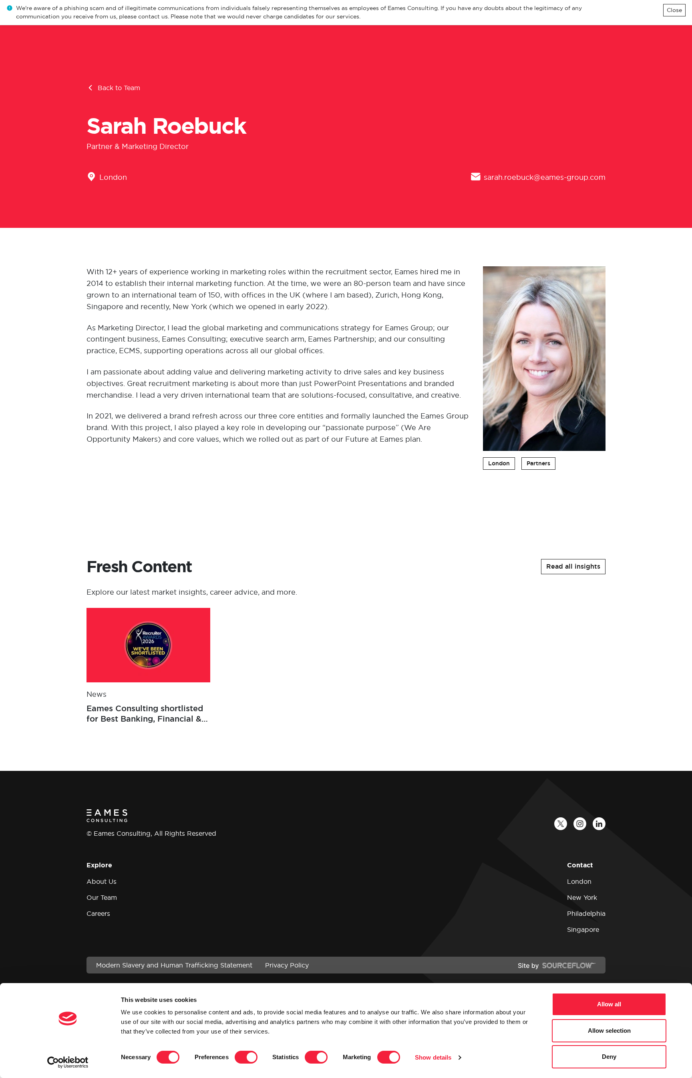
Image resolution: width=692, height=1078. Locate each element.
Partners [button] (538, 463)
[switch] (246, 1057)
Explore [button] (99, 865)
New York (582, 897)
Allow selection (609, 1030)
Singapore (583, 929)
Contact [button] (580, 865)
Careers (98, 913)
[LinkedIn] (599, 823)
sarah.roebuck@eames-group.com (545, 177)
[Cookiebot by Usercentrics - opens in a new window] (68, 1062)
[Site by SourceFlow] (556, 965)
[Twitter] (560, 823)
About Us (101, 881)
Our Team (101, 897)
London (113, 177)
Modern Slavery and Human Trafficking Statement (174, 965)
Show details (433, 1057)
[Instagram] (579, 823)
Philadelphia (586, 913)
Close (674, 10)
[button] (573, 566)
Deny (609, 1056)
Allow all (609, 1004)
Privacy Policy (287, 965)
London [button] (499, 463)
